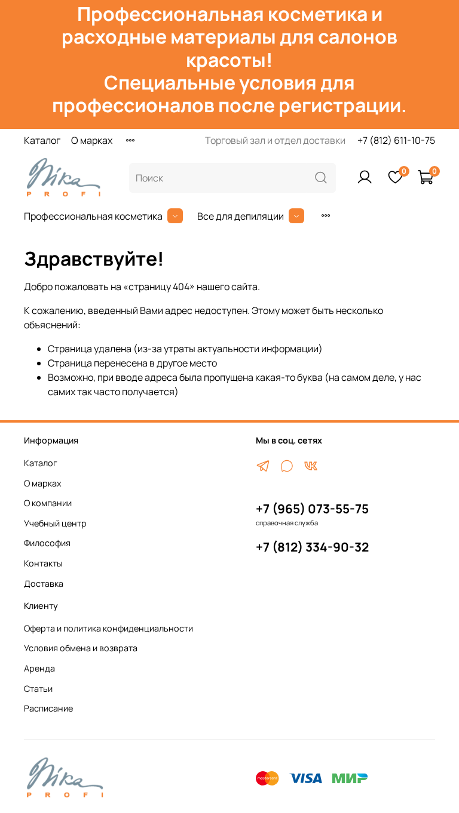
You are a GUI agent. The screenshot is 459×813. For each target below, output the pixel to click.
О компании (48, 503)
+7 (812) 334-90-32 (312, 546)
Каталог (42, 140)
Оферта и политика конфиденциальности (108, 628)
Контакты (43, 563)
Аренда (39, 668)
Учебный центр (55, 523)
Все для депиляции (240, 216)
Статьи (38, 688)
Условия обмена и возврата (80, 648)
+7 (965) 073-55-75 (312, 508)
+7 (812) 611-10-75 (396, 140)
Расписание (48, 708)
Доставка (43, 583)
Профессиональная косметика (93, 216)
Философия (47, 543)
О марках (91, 140)
